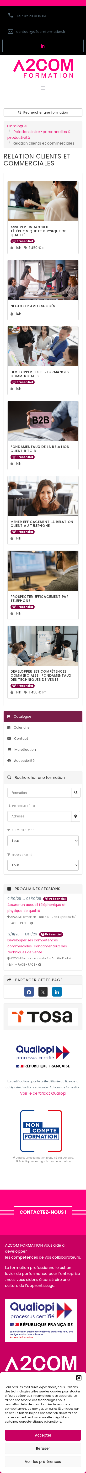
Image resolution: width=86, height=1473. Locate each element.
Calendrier (22, 727)
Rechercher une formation (45, 112)
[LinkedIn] (57, 992)
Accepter (43, 1435)
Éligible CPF (23, 830)
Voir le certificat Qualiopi (43, 1093)
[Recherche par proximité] (75, 816)
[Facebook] (29, 992)
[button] (78, 1377)
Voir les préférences (43, 1461)
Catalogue (17, 126)
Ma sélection (25, 749)
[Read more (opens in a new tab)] (43, 31)
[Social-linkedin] (43, 46)
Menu (43, 88)
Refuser (43, 1448)
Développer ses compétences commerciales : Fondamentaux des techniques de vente (37, 946)
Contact (20, 738)
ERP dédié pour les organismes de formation (43, 1161)
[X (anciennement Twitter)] (43, 992)
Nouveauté (21, 855)
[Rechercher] (76, 793)
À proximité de (21, 806)
